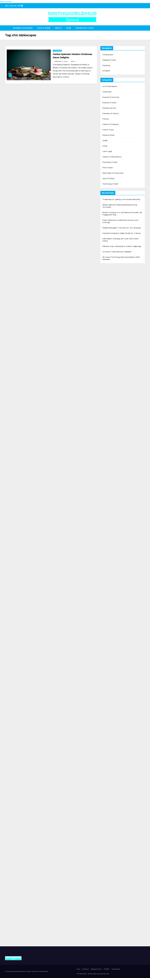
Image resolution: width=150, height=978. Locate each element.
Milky (73, 61)
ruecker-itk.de (107, 635)
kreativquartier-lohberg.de (112, 835)
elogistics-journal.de (110, 653)
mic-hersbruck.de (109, 601)
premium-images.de (110, 530)
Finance (105, 119)
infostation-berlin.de (110, 506)
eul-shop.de (107, 832)
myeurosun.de (108, 329)
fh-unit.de (106, 342)
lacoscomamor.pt (109, 283)
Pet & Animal (107, 168)
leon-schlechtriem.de (110, 496)
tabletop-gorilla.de (109, 622)
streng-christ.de (108, 598)
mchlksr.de (106, 512)
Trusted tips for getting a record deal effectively (121, 199)
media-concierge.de (110, 902)
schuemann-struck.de (110, 783)
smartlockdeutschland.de (112, 610)
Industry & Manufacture (111, 157)
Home (68, 28)
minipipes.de (107, 582)
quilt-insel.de (107, 468)
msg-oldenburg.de (109, 826)
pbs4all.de (106, 579)
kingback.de (107, 493)
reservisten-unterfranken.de (113, 361)
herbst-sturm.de (108, 908)
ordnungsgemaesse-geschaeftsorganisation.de (120, 555)
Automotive (107, 92)
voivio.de (105, 706)
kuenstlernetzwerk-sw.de (112, 564)
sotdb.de (105, 404)
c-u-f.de (105, 899)
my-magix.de (107, 422)
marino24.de (107, 592)
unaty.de (105, 308)
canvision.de (107, 385)
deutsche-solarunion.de (111, 314)
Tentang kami (107, 55)
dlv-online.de (107, 589)
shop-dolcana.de (108, 856)
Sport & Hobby (108, 178)
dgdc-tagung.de (108, 616)
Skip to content (6, 2)
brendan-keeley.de (109, 336)
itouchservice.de (108, 868)
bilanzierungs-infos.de (110, 533)
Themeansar (44, 971)
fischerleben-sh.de (109, 561)
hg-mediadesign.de (109, 444)
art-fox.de (106, 376)
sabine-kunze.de (108, 822)
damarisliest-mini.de (109, 570)
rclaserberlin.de (108, 345)
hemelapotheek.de (109, 484)
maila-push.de (107, 379)
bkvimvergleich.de (109, 435)
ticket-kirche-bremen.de (111, 681)
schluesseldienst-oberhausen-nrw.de (116, 659)
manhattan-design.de (110, 841)
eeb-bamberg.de (108, 789)
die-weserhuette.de (109, 749)
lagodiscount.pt (108, 280)
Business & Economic (23, 28)
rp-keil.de (106, 358)
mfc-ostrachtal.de (109, 816)
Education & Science (110, 113)
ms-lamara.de (107, 389)
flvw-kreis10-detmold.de (111, 662)
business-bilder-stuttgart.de (112, 875)
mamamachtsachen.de (111, 632)
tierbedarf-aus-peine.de (111, 727)
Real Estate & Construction (113, 173)
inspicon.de (106, 914)
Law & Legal (107, 151)
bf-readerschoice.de (110, 764)
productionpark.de (109, 425)
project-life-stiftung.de (110, 911)
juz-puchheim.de (108, 647)
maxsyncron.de (108, 721)
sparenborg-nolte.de (110, 518)
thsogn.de (106, 862)
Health (58, 28)
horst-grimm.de (108, 441)
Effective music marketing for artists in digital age (121, 246)
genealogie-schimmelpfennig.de (114, 780)
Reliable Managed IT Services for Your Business (121, 228)
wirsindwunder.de (109, 370)
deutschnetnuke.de (109, 724)
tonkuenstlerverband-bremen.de (115, 905)
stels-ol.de (106, 755)
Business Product (109, 103)
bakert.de (106, 447)
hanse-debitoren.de (109, 438)
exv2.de (105, 650)
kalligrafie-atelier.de (109, 933)
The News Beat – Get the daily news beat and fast (93, 974)
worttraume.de (108, 296)
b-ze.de (105, 697)
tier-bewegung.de (109, 524)
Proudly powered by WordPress (15, 971)
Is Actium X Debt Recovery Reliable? (117, 252)
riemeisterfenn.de (109, 665)
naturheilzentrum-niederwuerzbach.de (117, 734)
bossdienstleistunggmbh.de (112, 326)
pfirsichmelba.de (108, 838)
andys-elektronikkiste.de (111, 320)
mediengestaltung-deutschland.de (115, 317)
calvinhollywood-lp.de (110, 740)
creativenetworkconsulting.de (113, 453)
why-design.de (107, 471)
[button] (143, 28)
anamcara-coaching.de (111, 625)
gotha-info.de (107, 890)
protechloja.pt (107, 274)
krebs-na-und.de (108, 770)
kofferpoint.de (107, 752)
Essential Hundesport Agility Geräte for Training (121, 233)
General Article (108, 135)
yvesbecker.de (108, 678)
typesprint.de (107, 694)
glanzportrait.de (108, 684)
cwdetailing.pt (107, 290)
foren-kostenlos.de (109, 767)
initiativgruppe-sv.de (110, 521)
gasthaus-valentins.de (110, 595)
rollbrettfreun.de (108, 709)
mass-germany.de (109, 419)
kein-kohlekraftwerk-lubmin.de (114, 712)
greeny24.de (107, 392)
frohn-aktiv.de (107, 407)
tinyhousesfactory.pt (110, 287)
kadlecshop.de (108, 382)
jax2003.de (106, 546)
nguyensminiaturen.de (110, 819)
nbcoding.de (107, 367)
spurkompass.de (108, 302)
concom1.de (107, 853)
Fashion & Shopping (110, 124)
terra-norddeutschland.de (112, 776)
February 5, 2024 (61, 61)
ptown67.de (106, 718)
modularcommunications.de (113, 552)
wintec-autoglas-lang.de (111, 410)
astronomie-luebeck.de (111, 700)
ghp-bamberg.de (108, 567)
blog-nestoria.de (108, 395)
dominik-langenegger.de (111, 586)
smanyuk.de (107, 401)
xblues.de (106, 878)
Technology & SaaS (85, 28)
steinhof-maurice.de (110, 540)
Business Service (109, 108)
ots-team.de (107, 543)
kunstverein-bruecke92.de (112, 671)
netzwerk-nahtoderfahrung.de (114, 656)
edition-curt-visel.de (110, 398)
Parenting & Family (109, 162)
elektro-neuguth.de (109, 847)
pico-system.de (108, 674)
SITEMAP (106, 71)
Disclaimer (106, 65)
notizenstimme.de (109, 299)
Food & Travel (44, 28)
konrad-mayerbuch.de (111, 573)
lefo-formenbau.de (109, 333)
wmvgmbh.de (107, 850)
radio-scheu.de (108, 431)
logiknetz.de (107, 305)
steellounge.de (108, 293)
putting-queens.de (109, 477)
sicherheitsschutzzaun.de (112, 416)
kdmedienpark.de (109, 465)
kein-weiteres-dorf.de (110, 715)
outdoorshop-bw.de (110, 474)
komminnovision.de (109, 509)
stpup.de (105, 798)
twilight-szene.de (108, 638)
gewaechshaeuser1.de (110, 462)
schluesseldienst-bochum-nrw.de (115, 576)
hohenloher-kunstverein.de (112, 761)
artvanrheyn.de (108, 527)
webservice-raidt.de (110, 801)
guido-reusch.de (108, 737)
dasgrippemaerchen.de (111, 844)
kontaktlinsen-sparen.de (111, 746)
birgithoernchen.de (109, 487)
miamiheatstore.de (109, 604)
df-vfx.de (105, 773)
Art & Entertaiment (109, 86)
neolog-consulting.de (110, 619)
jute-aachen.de (108, 730)
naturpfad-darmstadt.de (111, 339)
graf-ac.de (106, 311)
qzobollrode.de (108, 921)
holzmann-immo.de (109, 917)
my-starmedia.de (108, 644)
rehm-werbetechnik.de (111, 450)
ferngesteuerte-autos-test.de (113, 613)
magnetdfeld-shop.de (110, 373)
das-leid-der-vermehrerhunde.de (115, 668)
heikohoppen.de (108, 490)
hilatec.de (106, 364)
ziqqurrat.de (107, 323)
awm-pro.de (107, 348)
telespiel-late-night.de (110, 807)
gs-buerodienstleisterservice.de (114, 456)
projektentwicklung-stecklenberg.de (116, 549)
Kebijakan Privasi (109, 60)
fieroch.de (106, 428)
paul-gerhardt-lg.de (109, 859)
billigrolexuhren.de (109, 641)
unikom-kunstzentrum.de (112, 515)
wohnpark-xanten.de (110, 459)
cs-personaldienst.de (110, 480)
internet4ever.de (108, 786)
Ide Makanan (57, 50)
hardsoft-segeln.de (109, 413)
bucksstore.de (107, 536)
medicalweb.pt (107, 277)
